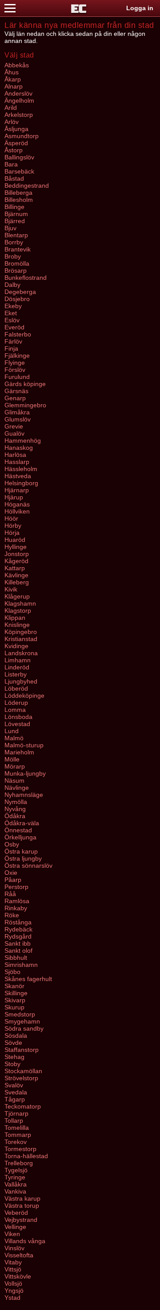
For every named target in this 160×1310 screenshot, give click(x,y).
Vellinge (15, 1226)
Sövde (13, 1042)
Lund (11, 730)
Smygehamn (22, 1021)
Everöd (14, 327)
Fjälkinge (17, 355)
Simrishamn (21, 964)
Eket (10, 313)
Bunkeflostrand (25, 277)
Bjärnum (16, 213)
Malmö (14, 738)
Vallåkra (15, 1184)
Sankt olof (18, 950)
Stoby (12, 1063)
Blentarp (16, 235)
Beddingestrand (26, 185)
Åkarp (12, 79)
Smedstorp (19, 1014)
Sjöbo (12, 971)
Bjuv (10, 228)
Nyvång (15, 808)
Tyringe (14, 1177)
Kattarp (14, 568)
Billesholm (18, 199)
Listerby (15, 674)
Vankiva (15, 1191)
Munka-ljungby (25, 773)
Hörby (12, 525)
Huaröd (14, 539)
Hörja (12, 532)
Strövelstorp (21, 1078)
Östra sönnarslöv (28, 865)
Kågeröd (16, 560)
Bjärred (14, 220)
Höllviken (17, 511)
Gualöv (14, 433)
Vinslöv (14, 1248)
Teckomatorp (22, 1106)
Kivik (10, 589)
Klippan (14, 617)
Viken (12, 1233)
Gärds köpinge (25, 383)
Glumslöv (17, 419)
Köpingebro (20, 631)
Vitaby (13, 1262)
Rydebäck (18, 929)
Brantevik (17, 249)
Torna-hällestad (26, 1155)
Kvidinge (16, 645)
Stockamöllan (23, 1070)
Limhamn (17, 660)
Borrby (13, 242)
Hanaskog (18, 447)
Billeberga (18, 192)
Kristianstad (20, 638)
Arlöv (11, 121)
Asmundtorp (21, 135)
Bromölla (16, 263)
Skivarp (14, 1000)
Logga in (139, 8)
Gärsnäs (16, 390)
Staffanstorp (21, 1049)
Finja (11, 348)
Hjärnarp (16, 490)
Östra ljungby (23, 858)
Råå (10, 893)
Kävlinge (16, 575)
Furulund (17, 376)
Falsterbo (17, 334)
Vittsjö (12, 1269)
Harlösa (15, 454)
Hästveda (17, 475)
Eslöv (12, 320)
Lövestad (17, 723)
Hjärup (13, 497)
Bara (11, 164)
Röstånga (18, 922)
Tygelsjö (16, 1170)
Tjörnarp (16, 1113)
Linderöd (16, 667)
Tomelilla (16, 1127)
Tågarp (14, 1099)
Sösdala (15, 1035)
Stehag (14, 1056)
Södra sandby (24, 1028)
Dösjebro (17, 298)
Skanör (14, 985)
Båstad (14, 178)
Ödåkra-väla (21, 823)
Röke (11, 915)
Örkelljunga (20, 837)
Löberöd (16, 688)
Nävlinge (16, 787)
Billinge (14, 206)
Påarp (12, 879)
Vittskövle (17, 1276)
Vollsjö (13, 1283)
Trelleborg (18, 1163)
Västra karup (22, 1198)
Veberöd (16, 1212)
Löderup (16, 702)
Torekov (15, 1141)
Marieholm (19, 752)
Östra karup (21, 851)
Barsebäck (19, 171)
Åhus (11, 72)
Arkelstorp (18, 114)
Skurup (14, 1007)
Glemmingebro (25, 405)
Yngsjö (14, 1290)
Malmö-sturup (24, 745)
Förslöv (14, 369)
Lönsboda (18, 716)
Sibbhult (15, 957)
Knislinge (17, 624)
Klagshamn (20, 603)
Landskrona (21, 653)
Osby (11, 844)
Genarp (15, 398)
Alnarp (13, 86)
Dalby (12, 284)
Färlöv (13, 341)
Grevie (13, 426)
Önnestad (18, 830)
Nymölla (15, 801)
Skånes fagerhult (28, 978)
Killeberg (16, 582)
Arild (10, 107)
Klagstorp (17, 610)
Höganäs (17, 504)
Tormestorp (20, 1148)
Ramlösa (16, 900)
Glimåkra (17, 412)
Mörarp (14, 766)
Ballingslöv (19, 157)
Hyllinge (15, 546)
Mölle (12, 759)
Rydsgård (18, 936)
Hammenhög (22, 440)
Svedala (15, 1092)
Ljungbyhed (20, 681)
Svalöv (13, 1085)
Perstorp (16, 886)
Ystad (12, 1297)
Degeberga (20, 291)
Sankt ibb (17, 943)
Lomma (15, 709)
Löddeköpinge (24, 695)
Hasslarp (16, 461)
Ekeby (13, 305)
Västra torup (21, 1205)
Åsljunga (16, 128)
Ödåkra (14, 815)
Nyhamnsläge (23, 794)
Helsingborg (21, 483)
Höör (11, 518)
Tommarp (17, 1134)
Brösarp (15, 270)
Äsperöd (16, 143)
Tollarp (13, 1120)
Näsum (14, 780)
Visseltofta (18, 1255)
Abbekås (16, 65)
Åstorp (13, 150)
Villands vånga (24, 1240)
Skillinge (16, 993)
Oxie (10, 872)
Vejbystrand (20, 1219)
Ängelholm (19, 100)
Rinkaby (15, 908)
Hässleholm (20, 468)
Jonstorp (16, 553)
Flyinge (14, 362)
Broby (12, 256)
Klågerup (17, 596)
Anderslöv (18, 93)
